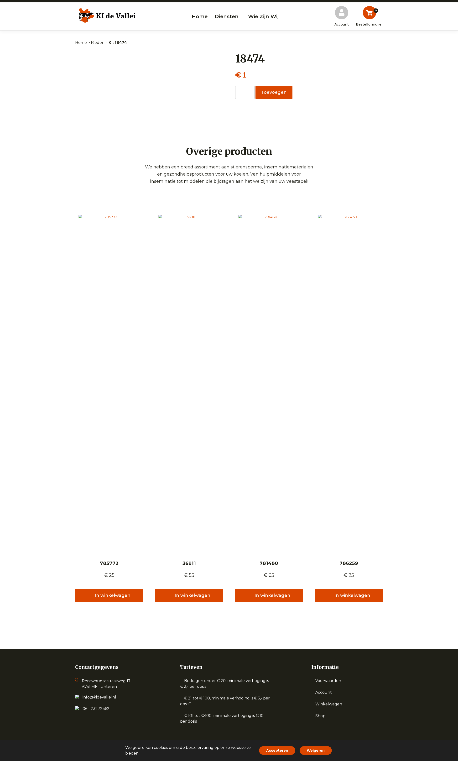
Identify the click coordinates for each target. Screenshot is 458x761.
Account (323, 692)
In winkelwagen (112, 595)
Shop (320, 716)
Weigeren (316, 750)
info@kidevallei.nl (99, 697)
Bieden (97, 42)
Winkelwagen (328, 704)
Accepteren (277, 750)
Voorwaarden (328, 680)
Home (81, 42)
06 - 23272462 (96, 708)
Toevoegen (274, 92)
